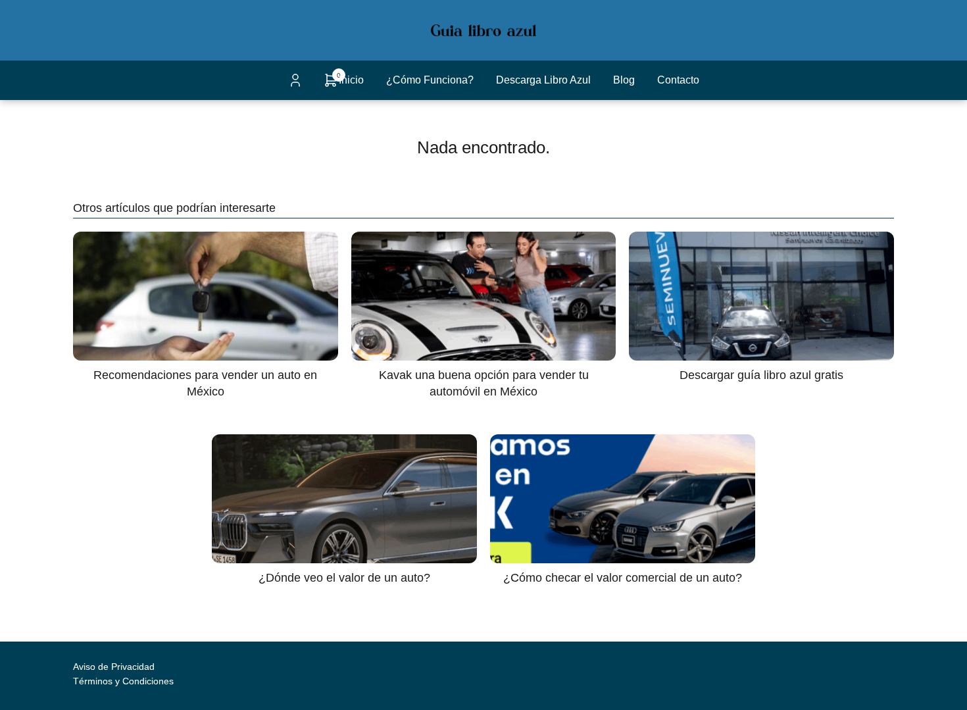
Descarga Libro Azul (543, 80)
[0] (331, 84)
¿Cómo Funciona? (430, 80)
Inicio (351, 80)
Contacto (678, 80)
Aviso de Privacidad (114, 666)
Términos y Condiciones (123, 681)
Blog (624, 80)
